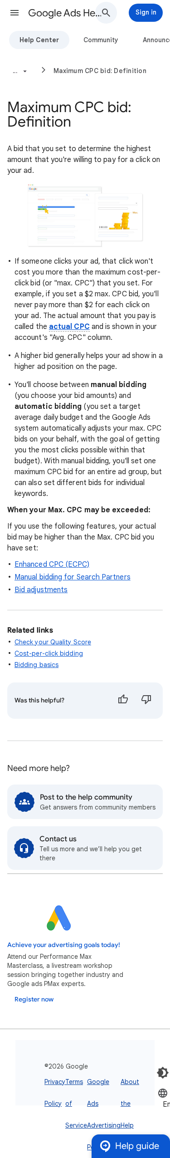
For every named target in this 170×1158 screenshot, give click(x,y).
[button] (14, 13)
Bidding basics (36, 665)
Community (100, 40)
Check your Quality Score (53, 642)
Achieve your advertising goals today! (63, 945)
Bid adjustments (41, 589)
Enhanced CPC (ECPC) (52, 564)
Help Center (39, 40)
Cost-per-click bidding (49, 653)
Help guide (137, 1146)
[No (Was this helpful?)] (146, 700)
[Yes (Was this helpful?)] (123, 700)
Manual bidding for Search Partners (73, 577)
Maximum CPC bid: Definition (99, 71)
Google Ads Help (65, 13)
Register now (34, 999)
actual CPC (69, 326)
